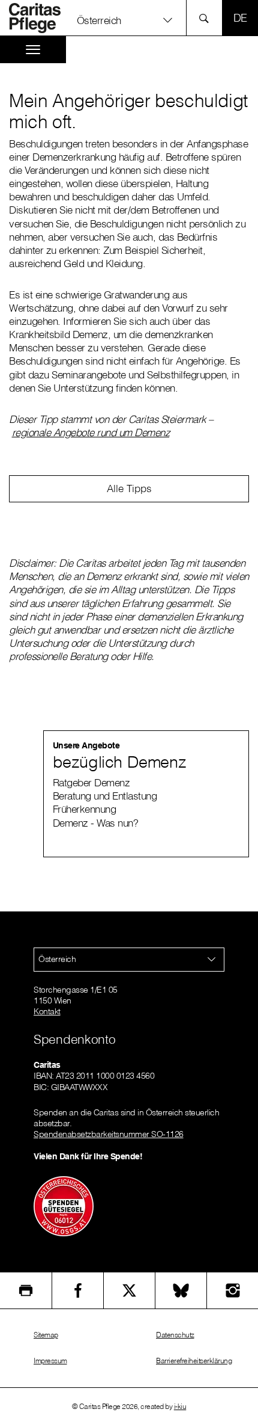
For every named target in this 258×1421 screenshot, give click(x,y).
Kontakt (47, 1011)
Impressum (50, 1360)
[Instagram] (232, 1290)
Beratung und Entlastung (105, 795)
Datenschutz (175, 1334)
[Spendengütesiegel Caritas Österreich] (64, 1205)
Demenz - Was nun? (96, 822)
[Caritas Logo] (41, 18)
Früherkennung (84, 809)
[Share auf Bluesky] (180, 1290)
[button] (129, 19)
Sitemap (46, 1334)
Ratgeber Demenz (91, 782)
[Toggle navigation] (33, 49)
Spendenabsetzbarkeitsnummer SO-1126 (109, 1134)
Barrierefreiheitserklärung (194, 1360)
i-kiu (180, 1406)
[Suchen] (207, 17)
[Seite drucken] (26, 1290)
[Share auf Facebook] (77, 1290)
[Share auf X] (129, 1290)
